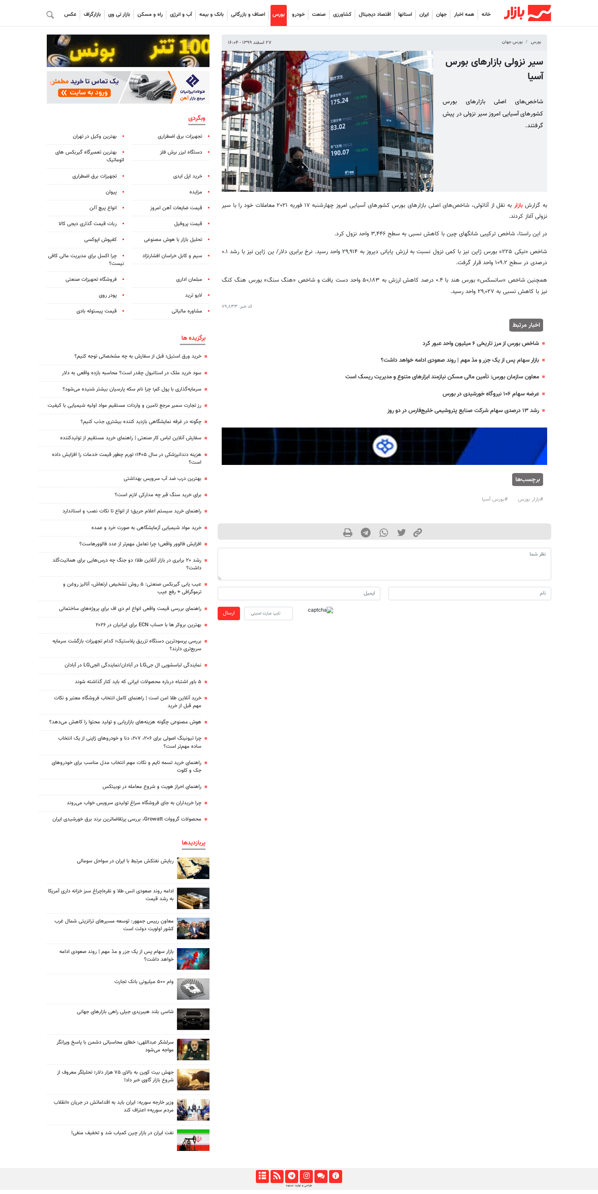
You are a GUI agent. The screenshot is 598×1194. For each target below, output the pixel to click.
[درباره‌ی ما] (335, 1176)
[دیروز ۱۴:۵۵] (193, 1109)
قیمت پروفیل (188, 224)
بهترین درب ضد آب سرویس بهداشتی (162, 479)
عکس (70, 15)
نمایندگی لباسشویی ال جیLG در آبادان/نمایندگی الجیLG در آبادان (133, 665)
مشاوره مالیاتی (187, 311)
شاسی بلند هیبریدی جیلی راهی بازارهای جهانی (125, 1012)
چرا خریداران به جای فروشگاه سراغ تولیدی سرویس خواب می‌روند (134, 803)
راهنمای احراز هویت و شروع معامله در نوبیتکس (152, 787)
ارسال (229, 613)
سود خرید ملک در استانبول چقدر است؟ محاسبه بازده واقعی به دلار (131, 373)
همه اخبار (464, 15)
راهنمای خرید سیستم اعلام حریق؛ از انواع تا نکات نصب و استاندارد (132, 511)
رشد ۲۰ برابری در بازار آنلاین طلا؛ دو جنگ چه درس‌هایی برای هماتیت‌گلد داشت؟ (126, 564)
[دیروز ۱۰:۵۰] (193, 1079)
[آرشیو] (262, 1176)
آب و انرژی (181, 15)
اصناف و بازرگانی (248, 15)
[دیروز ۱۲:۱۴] (193, 989)
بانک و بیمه (211, 15)
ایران (424, 15)
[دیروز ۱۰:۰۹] (193, 928)
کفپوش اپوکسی (100, 240)
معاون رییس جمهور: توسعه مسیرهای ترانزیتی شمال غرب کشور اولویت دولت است (114, 925)
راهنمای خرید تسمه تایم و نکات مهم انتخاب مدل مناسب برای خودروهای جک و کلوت (126, 767)
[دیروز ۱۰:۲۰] (193, 868)
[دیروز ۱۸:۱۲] (193, 1140)
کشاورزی (342, 15)
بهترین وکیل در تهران (95, 136)
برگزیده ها (193, 338)
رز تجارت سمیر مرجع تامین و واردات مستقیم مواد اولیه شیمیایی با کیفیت (124, 406)
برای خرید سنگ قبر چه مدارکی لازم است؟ (158, 495)
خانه (486, 15)
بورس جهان (512, 42)
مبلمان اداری (189, 280)
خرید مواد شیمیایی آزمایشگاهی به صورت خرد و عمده (146, 528)
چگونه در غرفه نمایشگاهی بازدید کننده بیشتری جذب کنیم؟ (141, 422)
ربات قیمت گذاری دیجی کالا (88, 224)
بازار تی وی (119, 15)
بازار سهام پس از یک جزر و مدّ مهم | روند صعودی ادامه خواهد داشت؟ (460, 360)
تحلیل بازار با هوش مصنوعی (173, 240)
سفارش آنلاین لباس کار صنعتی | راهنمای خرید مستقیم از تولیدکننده (130, 438)
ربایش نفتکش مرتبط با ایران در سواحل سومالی (125, 861)
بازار (518, 205)
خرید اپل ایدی (187, 176)
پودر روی (108, 295)
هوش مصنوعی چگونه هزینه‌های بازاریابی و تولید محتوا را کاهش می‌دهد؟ (125, 722)
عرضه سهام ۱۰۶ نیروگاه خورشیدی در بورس (491, 394)
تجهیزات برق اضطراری (180, 136)
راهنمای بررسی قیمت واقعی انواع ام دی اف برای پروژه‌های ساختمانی (130, 609)
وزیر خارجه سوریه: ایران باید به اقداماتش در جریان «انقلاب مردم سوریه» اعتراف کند (114, 1106)
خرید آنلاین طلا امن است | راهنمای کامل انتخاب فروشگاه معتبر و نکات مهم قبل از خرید (127, 702)
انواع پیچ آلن (103, 208)
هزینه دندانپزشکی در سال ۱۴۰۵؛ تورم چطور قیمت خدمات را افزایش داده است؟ (126, 459)
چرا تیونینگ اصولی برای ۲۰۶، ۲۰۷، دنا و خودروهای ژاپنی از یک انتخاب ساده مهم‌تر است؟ (129, 742)
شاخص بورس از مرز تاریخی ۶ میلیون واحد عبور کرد (481, 343)
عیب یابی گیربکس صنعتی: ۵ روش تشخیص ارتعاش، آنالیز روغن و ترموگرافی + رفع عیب (132, 588)
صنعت (319, 15)
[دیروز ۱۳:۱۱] (193, 1049)
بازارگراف (92, 15)
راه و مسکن (150, 15)
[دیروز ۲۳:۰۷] (193, 959)
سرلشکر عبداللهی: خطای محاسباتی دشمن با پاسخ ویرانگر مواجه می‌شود (115, 1046)
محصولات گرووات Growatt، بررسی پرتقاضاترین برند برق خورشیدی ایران (126, 819)
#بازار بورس (530, 499)
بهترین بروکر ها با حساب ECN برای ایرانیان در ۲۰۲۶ (148, 625)
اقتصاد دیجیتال (375, 15)
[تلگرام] (291, 1176)
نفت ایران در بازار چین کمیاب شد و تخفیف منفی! (122, 1133)
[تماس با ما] (321, 1176)
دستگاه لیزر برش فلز (181, 152)
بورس (279, 15)
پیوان (111, 192)
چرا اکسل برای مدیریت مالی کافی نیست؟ (86, 260)
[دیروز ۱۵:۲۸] (193, 898)
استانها (405, 15)
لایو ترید (193, 295)
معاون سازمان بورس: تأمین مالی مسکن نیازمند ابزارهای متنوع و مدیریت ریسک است (442, 377)
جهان (441, 15)
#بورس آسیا (495, 499)
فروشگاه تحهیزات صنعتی (91, 280)
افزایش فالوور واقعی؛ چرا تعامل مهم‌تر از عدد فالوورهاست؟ (140, 544)
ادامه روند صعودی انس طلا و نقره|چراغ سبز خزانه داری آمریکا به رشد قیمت (111, 895)
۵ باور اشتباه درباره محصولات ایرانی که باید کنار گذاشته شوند (138, 682)
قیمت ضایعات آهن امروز (176, 208)
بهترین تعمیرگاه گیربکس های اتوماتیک (89, 156)
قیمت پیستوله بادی (96, 311)
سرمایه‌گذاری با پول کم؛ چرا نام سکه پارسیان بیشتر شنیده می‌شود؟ (132, 389)
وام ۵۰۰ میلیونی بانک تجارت (144, 982)
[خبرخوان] (277, 1176)
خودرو (298, 15)
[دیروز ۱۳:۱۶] (193, 1019)
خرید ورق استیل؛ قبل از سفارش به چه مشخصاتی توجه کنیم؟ (137, 356)
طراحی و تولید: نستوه (299, 1185)
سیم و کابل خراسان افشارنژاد (172, 256)
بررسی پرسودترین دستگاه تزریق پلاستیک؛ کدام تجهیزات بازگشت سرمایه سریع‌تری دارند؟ (126, 645)
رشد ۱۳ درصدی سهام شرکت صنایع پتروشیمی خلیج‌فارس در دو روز (463, 410)
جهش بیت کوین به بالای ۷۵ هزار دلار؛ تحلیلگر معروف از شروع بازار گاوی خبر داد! (115, 1076)
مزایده (196, 192)
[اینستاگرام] (306, 1176)
